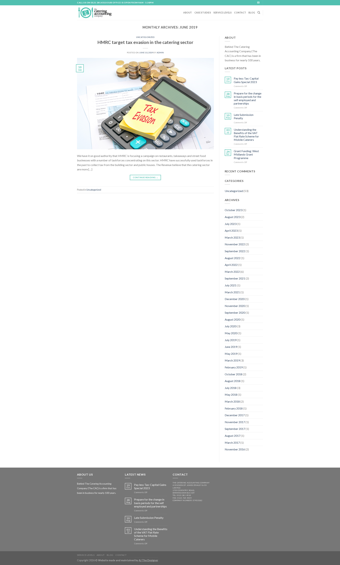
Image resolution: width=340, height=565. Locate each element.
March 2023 (232, 237)
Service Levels (222, 12)
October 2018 (233, 374)
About (187, 12)
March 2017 (232, 442)
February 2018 (234, 408)
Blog (251, 12)
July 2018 (230, 387)
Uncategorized (145, 37)
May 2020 (231, 333)
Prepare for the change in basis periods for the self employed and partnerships (247, 98)
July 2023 (230, 223)
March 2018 (232, 401)
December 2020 (235, 299)
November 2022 (235, 244)
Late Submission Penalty (243, 116)
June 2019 (231, 346)
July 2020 (230, 326)
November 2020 (235, 305)
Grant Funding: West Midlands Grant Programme (246, 154)
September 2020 (235, 312)
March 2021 (232, 292)
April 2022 (231, 264)
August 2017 (232, 435)
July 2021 (230, 285)
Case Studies (202, 12)
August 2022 (232, 258)
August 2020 (232, 319)
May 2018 (231, 394)
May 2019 (231, 353)
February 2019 (234, 367)
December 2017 (235, 415)
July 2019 (230, 340)
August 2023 (232, 217)
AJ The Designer (148, 560)
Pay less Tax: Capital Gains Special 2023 (246, 80)
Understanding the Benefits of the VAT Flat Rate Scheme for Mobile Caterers (246, 135)
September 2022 (235, 251)
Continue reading (145, 177)
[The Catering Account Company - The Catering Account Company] (94, 13)
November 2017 (235, 422)
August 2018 (232, 381)
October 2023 (233, 210)
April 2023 (231, 230)
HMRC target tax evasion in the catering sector (145, 42)
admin (160, 52)
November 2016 (235, 449)
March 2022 (232, 271)
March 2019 (232, 360)
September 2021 (235, 278)
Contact (240, 12)
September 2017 (235, 428)
